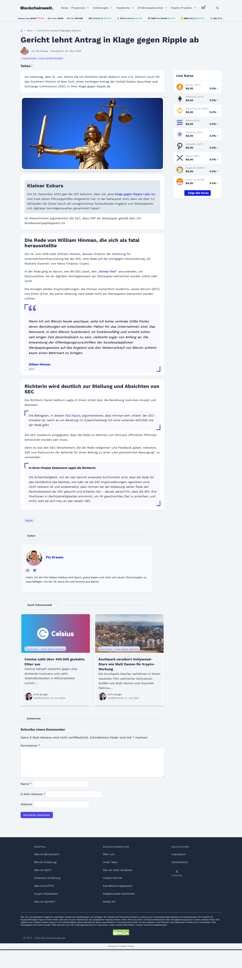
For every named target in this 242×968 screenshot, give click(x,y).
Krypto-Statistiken (46, 893)
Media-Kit (109, 901)
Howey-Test (107, 271)
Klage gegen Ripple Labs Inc (135, 194)
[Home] (22, 31)
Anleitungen (100, 7)
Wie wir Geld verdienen (117, 870)
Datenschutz (180, 862)
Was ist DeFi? (42, 870)
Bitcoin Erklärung (45, 862)
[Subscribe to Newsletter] (203, 8)
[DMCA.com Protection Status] (121, 932)
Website (26, 804)
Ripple (75, 415)
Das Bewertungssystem (118, 885)
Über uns (108, 854)
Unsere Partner (112, 877)
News (64, 7)
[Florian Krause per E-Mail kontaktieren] (27, 570)
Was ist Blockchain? (47, 854)
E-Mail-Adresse (33, 794)
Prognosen (78, 7)
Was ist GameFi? (44, 901)
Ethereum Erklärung (47, 877)
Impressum (179, 854)
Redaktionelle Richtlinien (119, 893)
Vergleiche (123, 7)
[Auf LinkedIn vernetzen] (34, 570)
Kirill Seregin (41, 694)
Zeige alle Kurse (198, 192)
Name (26, 784)
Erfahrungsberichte (150, 7)
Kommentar (30, 745)
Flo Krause (54, 557)
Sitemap (177, 875)
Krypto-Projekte (181, 7)
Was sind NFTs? (44, 885)
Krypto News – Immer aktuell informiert (43, 58)
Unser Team (110, 862)
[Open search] (217, 8)
